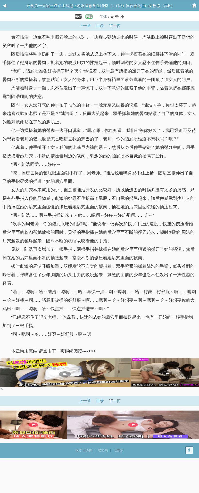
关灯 (78, 16)
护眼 (89, 16)
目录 (100, 26)
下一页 (114, 26)
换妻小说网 (83, 450)
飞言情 (118, 450)
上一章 (85, 26)
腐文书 (103, 450)
